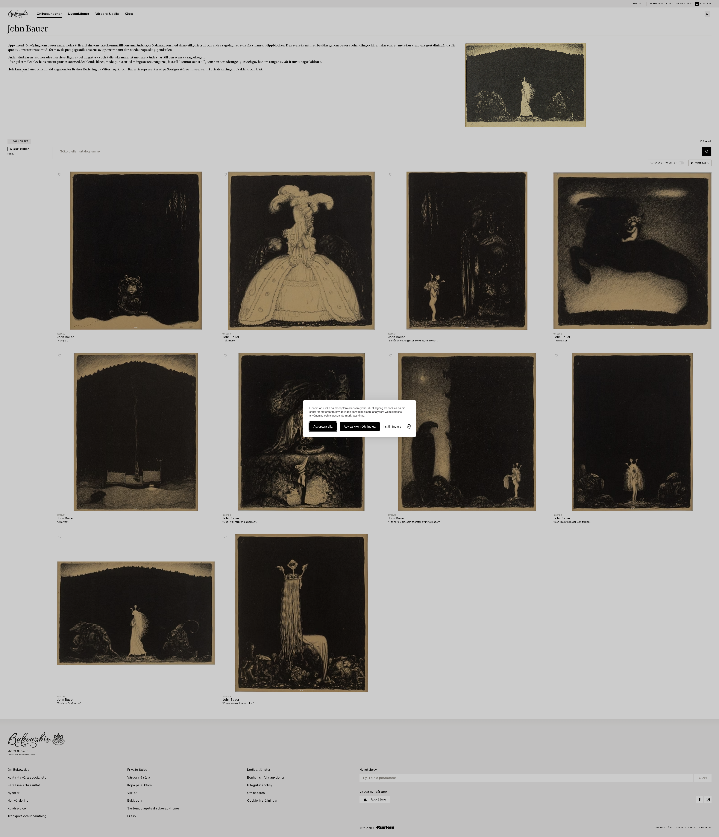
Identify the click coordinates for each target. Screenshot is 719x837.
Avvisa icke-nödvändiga (360, 426)
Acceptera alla (323, 426)
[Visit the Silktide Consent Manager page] (409, 426)
